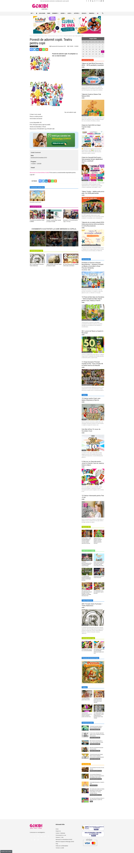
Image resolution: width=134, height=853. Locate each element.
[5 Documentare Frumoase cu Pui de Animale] (85, 769)
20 (92, 51)
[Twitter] (101, 1)
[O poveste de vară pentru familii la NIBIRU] (37, 215)
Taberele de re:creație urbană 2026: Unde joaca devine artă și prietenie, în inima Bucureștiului (93, 224)
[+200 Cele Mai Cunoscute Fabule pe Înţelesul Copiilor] (54, 259)
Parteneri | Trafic (60, 837)
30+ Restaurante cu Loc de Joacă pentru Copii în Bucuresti (99, 592)
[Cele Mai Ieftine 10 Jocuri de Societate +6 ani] (93, 443)
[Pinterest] (97, 1)
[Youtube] (103, 1)
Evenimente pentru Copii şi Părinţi (40, 35)
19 (89, 51)
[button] (102, 13)
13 (92, 49)
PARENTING (91, 13)
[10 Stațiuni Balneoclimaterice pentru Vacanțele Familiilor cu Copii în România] (87, 557)
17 (83, 51)
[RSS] (99, 1)
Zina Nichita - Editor (86, 269)
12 (89, 49)
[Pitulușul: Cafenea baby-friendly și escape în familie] (54, 215)
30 (92, 44)
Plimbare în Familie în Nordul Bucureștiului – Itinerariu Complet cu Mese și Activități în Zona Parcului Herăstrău (92, 265)
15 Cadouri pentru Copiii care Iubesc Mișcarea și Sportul (91, 399)
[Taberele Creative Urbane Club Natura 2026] (93, 108)
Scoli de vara (84, 115)
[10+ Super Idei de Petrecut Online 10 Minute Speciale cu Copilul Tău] (85, 800)
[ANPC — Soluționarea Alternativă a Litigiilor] (93, 828)
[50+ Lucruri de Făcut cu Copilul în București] (93, 345)
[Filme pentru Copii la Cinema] (37, 195)
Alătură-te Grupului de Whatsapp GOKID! (65, 841)
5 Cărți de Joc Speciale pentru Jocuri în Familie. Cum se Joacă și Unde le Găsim (93, 463)
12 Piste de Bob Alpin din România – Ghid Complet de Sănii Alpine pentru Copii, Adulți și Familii (93, 298)
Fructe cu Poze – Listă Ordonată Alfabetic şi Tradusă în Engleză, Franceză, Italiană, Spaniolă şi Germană (86, 541)
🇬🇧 (97, 13)
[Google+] (89, 1)
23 (102, 51)
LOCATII (69, 13)
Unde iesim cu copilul (88, 550)
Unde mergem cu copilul (87, 352)
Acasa (57, 829)
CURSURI (62, 13)
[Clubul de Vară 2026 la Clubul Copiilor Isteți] (93, 139)
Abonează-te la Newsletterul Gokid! (39, 172)
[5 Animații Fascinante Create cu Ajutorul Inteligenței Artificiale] (85, 728)
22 (99, 51)
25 (86, 54)
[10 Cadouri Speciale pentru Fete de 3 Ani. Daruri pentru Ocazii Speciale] (99, 693)
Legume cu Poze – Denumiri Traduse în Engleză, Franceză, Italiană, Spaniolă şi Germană (98, 541)
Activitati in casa (93, 785)
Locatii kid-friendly (36, 206)
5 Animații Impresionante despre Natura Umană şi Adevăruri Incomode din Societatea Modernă (97, 756)
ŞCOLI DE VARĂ (42, 13)
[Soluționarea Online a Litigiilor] (93, 834)
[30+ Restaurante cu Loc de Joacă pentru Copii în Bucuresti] (99, 586)
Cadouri (83, 419)
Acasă (31, 35)
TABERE (48, 13)
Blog (91, 801)
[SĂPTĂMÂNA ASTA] (70, 238)
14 (96, 49)
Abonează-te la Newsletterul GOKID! (64, 839)
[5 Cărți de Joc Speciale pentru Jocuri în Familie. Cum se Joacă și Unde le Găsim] (93, 477)
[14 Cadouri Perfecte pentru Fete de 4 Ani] (87, 693)
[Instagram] (91, 1)
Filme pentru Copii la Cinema (35, 202)
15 (99, 49)
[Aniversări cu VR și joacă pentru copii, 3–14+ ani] (70, 215)
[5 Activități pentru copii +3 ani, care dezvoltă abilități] (87, 644)
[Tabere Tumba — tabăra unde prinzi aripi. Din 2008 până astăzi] (93, 205)
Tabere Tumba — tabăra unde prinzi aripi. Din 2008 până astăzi (93, 192)
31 (96, 44)
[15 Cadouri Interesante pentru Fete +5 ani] (93, 509)
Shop (57, 843)
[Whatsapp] (43, 49)
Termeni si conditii (60, 848)
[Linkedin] (93, 1)
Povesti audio (85, 625)
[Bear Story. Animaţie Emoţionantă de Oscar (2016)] (85, 749)
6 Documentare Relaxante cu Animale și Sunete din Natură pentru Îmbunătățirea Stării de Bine (97, 776)
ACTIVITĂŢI (76, 13)
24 (83, 54)
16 (102, 49)
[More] (46, 49)
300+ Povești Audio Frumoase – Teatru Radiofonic (92, 604)
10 (83, 49)
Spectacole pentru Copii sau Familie (55, 35)
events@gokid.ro (41, 832)
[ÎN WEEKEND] (54, 238)
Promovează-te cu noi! (61, 835)
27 (83, 44)
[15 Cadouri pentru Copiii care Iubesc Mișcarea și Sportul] (93, 412)
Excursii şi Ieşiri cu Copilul (87, 287)
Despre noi (58, 831)
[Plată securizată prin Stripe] (90, 842)
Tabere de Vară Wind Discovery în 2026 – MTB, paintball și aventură (93, 64)
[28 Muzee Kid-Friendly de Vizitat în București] (99, 571)
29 (89, 44)
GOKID (83, 67)
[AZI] (38, 238)
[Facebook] (86, 1)
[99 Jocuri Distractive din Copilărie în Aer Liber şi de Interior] (70, 259)
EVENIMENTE (55, 13)
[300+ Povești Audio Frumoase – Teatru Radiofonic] (37, 259)
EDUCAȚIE (84, 13)
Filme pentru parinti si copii (95, 770)
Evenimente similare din (37, 187)
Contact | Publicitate (60, 833)
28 (86, 44)
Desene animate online (95, 729)
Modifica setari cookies (6, 851)
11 (86, 49)
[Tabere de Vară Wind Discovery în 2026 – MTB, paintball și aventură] (93, 77)
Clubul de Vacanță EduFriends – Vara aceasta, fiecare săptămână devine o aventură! (92, 159)
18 (86, 51)
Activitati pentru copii (36, 251)
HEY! (32, 13)
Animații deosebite (87, 723)
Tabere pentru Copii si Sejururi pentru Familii (91, 84)
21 (96, 51)
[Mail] (95, 1)
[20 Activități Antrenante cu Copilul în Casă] (85, 784)
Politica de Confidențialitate (62, 845)
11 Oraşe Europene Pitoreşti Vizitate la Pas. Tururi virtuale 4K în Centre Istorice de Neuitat (92, 363)
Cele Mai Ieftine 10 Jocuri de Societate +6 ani (91, 430)
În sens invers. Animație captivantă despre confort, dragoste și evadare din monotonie (97, 734)
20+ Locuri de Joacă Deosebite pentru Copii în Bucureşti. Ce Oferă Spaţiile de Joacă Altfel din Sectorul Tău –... (87, 593)
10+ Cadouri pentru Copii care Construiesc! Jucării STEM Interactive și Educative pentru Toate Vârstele (99, 715)
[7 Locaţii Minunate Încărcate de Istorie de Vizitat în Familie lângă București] (87, 571)
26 (89, 54)
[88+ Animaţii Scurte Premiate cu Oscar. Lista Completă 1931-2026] (85, 742)
